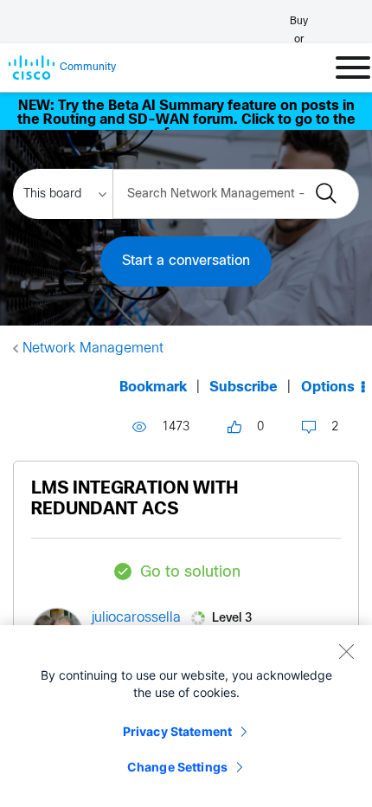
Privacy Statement (177, 731)
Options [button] (328, 387)
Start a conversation (186, 261)
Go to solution (190, 572)
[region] (186, 716)
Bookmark (153, 387)
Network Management (93, 348)
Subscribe (243, 387)
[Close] (346, 651)
